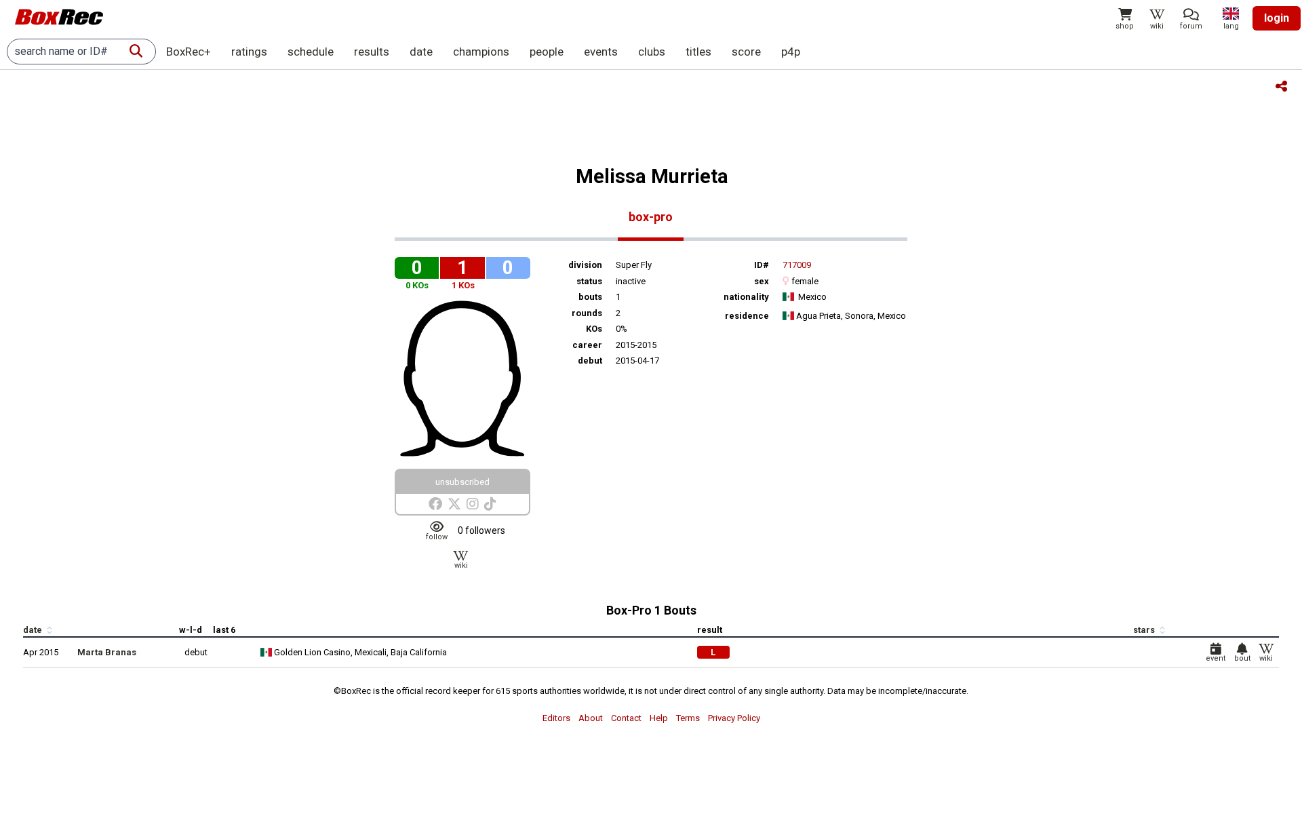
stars (1145, 630)
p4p (790, 51)
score (746, 51)
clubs (651, 51)
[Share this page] (1281, 87)
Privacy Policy (734, 718)
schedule (311, 51)
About (590, 718)
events (601, 51)
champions (481, 51)
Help (659, 718)
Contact (626, 718)
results (371, 51)
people (547, 51)
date (421, 51)
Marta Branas (106, 652)
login (1276, 18)
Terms (688, 718)
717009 (797, 265)
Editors (556, 718)
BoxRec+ (188, 51)
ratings (249, 51)
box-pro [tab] (651, 217)
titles (698, 51)
